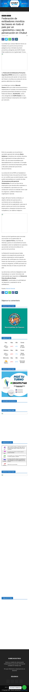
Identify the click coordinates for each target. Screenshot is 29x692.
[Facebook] (8, 681)
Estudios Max (24, 690)
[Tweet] (6, 39)
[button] (2, 9)
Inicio (3, 13)
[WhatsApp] (21, 681)
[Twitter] (16, 681)
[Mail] (12, 681)
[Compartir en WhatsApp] (9, 39)
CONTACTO (21, 687)
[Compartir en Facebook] (3, 39)
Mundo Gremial (10, 288)
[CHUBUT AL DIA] (14, 3)
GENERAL (8, 13)
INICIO (6, 687)
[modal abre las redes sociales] (16, 39)
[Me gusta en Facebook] (13, 39)
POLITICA (8, 15)
